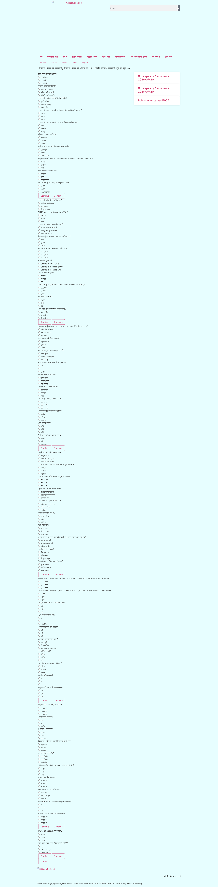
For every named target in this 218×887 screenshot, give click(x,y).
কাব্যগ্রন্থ (44, 444)
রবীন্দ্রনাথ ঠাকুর (45, 209)
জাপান (43, 153)
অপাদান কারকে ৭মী (47, 543)
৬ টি (42, 691)
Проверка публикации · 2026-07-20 (153, 78)
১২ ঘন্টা (43, 768)
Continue (44, 196)
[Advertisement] (109, 35)
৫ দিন (42, 600)
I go (42, 846)
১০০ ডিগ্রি (44, 759)
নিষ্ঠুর (42, 396)
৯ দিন (42, 597)
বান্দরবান (43, 125)
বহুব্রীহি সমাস (45, 381)
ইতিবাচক (43, 417)
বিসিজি (43, 657)
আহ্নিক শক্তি (45, 796)
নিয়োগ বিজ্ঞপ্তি (120, 57)
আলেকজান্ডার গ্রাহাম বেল (49, 648)
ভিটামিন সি (44, 783)
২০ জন (43, 291)
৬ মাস (43, 116)
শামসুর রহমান (45, 206)
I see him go (46, 852)
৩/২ (42, 723)
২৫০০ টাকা (44, 588)
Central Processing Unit (52, 267)
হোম (41, 57)
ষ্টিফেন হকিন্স (45, 645)
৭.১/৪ (43, 726)
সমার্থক (43, 414)
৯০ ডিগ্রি (44, 762)
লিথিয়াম (43, 279)
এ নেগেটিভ (44, 312)
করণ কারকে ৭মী (46, 540)
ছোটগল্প (43, 441)
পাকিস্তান (44, 162)
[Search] (179, 8)
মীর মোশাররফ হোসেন (47, 459)
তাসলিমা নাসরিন (46, 567)
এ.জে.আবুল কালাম (46, 89)
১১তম (42, 808)
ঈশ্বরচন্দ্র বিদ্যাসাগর (47, 492)
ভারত (42, 168)
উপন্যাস (43, 438)
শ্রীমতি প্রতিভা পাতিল (48, 95)
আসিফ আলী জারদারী (47, 92)
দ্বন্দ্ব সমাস (44, 378)
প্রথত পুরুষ (44, 528)
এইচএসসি (43, 62)
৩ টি (42, 606)
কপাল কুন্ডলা (44, 354)
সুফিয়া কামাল (45, 564)
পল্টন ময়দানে (44, 335)
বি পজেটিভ (44, 318)
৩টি (42, 630)
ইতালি (43, 246)
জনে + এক (44, 402)
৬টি (42, 636)
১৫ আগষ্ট (44, 83)
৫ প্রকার (43, 837)
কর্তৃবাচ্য (43, 474)
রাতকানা (43, 669)
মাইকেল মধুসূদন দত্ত (48, 495)
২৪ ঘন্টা (43, 771)
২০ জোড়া (44, 714)
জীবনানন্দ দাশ (45, 498)
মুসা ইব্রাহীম (45, 101)
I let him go (46, 849)
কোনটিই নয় (44, 624)
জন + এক (44, 408)
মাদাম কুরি (44, 642)
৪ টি (42, 697)
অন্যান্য (85, 62)
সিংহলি (43, 300)
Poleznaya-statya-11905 (153, 100)
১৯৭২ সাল (44, 252)
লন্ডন (42, 221)
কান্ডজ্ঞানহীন (44, 390)
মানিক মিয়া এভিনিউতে (48, 329)
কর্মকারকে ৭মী (45, 546)
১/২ (42, 720)
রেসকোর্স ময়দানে (46, 332)
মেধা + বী (44, 483)
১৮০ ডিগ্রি (44, 756)
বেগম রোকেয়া (45, 570)
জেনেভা (43, 218)
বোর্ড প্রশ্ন (168, 57)
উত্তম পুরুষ (45, 531)
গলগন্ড (43, 672)
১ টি (42, 612)
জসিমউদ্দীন (44, 555)
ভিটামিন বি (44, 780)
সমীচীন (43, 432)
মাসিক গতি (44, 793)
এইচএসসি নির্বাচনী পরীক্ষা (138, 57)
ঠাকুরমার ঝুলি (45, 341)
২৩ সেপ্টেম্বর (45, 192)
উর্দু (42, 306)
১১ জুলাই (44, 80)
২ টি (42, 609)
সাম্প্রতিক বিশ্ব (52, 57)
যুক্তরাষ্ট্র (44, 150)
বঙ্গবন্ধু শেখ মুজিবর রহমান (49, 230)
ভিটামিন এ (44, 787)
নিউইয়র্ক (43, 215)
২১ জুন (43, 186)
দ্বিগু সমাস (44, 384)
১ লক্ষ (43, 735)
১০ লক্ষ (43, 732)
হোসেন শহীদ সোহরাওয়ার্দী (49, 227)
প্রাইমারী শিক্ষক (92, 57)
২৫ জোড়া (44, 708)
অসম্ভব (43, 393)
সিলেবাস (74, 62)
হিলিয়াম (43, 276)
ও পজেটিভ (44, 315)
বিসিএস (65, 57)
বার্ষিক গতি (44, 799)
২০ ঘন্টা (43, 774)
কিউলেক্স (43, 174)
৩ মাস (43, 119)
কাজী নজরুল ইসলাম (47, 203)
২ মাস (43, 113)
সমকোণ (43, 750)
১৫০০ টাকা (44, 582)
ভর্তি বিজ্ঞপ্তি (156, 57)
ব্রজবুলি (43, 345)
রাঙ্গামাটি (43, 128)
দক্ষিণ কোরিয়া (45, 156)
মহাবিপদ (43, 522)
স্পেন (42, 239)
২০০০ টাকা (44, 585)
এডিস (42, 177)
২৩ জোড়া (44, 711)
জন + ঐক (44, 405)
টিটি (42, 660)
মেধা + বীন (44, 480)
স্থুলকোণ (44, 744)
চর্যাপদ (43, 348)
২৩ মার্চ (43, 189)
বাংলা (42, 303)
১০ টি (42, 369)
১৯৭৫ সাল (44, 258)
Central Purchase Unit (51, 270)
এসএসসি (54, 62)
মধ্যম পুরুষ (44, 534)
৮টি (42, 633)
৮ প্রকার (43, 840)
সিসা (42, 282)
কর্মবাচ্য (43, 468)
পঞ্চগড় (43, 131)
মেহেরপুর (43, 144)
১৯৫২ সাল (44, 255)
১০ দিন (43, 594)
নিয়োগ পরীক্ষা (106, 57)
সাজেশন (64, 62)
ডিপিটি (43, 654)
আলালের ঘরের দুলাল (47, 357)
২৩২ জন (43, 288)
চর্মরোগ (43, 666)
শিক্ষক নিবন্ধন (76, 57)
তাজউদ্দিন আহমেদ (46, 233)
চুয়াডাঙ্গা (43, 141)
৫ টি (42, 366)
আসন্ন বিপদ (45, 516)
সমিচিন (43, 426)
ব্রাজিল (43, 243)
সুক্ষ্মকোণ (43, 747)
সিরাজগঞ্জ (44, 138)
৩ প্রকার (43, 834)
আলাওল (43, 510)
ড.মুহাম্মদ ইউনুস (46, 104)
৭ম (42, 811)
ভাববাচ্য (43, 471)
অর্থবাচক (43, 420)
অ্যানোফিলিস (45, 180)
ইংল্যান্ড (43, 165)
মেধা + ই (44, 486)
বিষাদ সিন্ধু (44, 360)
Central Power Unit (50, 264)
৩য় (42, 805)
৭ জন (42, 294)
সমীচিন (43, 429)
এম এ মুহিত (44, 107)
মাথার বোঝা (44, 519)
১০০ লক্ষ (44, 738)
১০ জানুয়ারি (44, 77)
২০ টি (42, 372)
